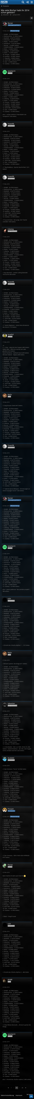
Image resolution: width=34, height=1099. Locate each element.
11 (16, 1088)
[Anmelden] (27, 2)
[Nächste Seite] (25, 1088)
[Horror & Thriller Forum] (4, 2)
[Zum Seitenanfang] (31, 1096)
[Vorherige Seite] (8, 1088)
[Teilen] (31, 18)
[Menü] (31, 2)
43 (22, 1088)
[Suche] (23, 2)
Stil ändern (30, 1094)
